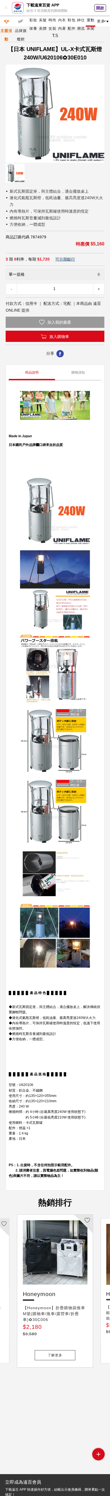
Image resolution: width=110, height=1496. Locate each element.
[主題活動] (6, 21)
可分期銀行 (65, 259)
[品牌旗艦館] (20, 21)
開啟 (100, 8)
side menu (98, 1454)
